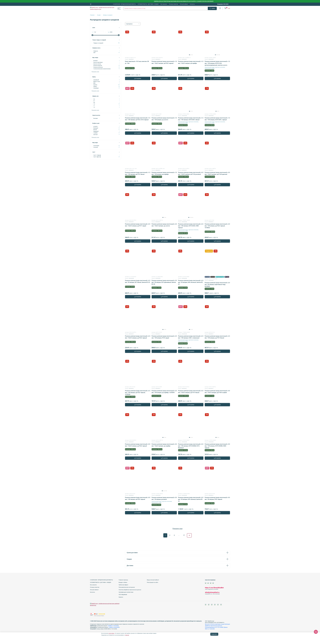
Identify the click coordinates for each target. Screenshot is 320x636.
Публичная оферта (123, 584)
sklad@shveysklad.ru (212, 592)
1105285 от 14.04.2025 (112, 625)
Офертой (127, 635)
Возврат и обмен (123, 582)
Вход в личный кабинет (153, 580)
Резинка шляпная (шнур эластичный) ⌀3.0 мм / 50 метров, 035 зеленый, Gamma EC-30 (190, 499)
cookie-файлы (111, 633)
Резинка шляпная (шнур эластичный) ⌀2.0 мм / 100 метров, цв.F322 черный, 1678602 (217, 225)
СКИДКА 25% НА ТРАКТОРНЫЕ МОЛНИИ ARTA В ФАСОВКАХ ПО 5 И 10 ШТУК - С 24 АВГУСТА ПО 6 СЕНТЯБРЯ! (152, 1)
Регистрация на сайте (152, 582)
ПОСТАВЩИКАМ (123, 594)
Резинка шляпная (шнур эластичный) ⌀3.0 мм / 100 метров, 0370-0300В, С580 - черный (217, 446)
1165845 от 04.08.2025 (113, 627)
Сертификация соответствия (126, 592)
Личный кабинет (184, 4)
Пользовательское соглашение (127, 587)
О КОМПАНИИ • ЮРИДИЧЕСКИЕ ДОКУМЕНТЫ (124, 4)
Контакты (192, 4)
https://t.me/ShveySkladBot (214, 588)
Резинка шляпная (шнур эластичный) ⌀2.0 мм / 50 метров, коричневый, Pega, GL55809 (217, 284)
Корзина (121, 597)
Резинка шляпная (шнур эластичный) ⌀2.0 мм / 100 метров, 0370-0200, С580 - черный (190, 225)
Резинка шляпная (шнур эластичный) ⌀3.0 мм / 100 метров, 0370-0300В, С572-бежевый (190, 446)
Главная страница (123, 580)
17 (184, 535)
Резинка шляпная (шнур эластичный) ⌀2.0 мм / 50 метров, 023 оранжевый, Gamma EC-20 (164, 282)
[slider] (92, 35)
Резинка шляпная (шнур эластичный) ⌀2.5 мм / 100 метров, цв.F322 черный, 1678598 (137, 392)
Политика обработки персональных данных (130, 589)
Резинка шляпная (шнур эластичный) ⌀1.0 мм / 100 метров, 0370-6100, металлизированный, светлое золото (217, 63)
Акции (98, 15)
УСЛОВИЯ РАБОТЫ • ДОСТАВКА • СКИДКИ (148, 4)
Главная (92, 15)
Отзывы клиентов (173, 4)
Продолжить (214, 634)
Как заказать (163, 4)
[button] (189, 54)
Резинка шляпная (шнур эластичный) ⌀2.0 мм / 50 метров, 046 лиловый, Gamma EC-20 (190, 282)
